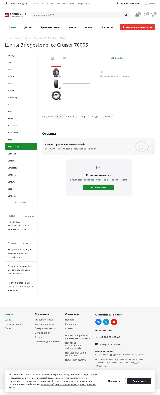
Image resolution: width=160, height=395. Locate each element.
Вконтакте (98, 322)
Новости (70, 319)
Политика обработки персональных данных (77, 337)
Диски (8, 328)
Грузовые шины (13, 323)
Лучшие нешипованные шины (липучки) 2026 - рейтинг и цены (20, 270)
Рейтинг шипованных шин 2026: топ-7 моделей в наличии (20, 286)
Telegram (106, 322)
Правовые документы (47, 341)
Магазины (70, 323)
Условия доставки (45, 323)
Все (59, 116)
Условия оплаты (44, 319)
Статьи (69, 328)
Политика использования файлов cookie (73, 345)
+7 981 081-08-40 (110, 337)
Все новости (27, 215)
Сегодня (70, 116)
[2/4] (56, 73)
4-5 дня (95, 116)
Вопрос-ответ (42, 332)
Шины (8, 319)
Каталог (10, 314)
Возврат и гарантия (45, 328)
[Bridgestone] (118, 58)
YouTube (114, 322)
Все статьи (28, 243)
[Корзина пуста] (153, 15)
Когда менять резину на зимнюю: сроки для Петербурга (20, 253)
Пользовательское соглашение (75, 354)
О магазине (72, 314)
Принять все (139, 381)
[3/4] (56, 84)
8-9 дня (108, 116)
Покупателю (42, 314)
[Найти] (126, 15)
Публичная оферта (75, 359)
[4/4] (56, 95)
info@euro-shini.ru (110, 344)
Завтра (83, 116)
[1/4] (56, 62)
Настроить (114, 381)
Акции (38, 336)
